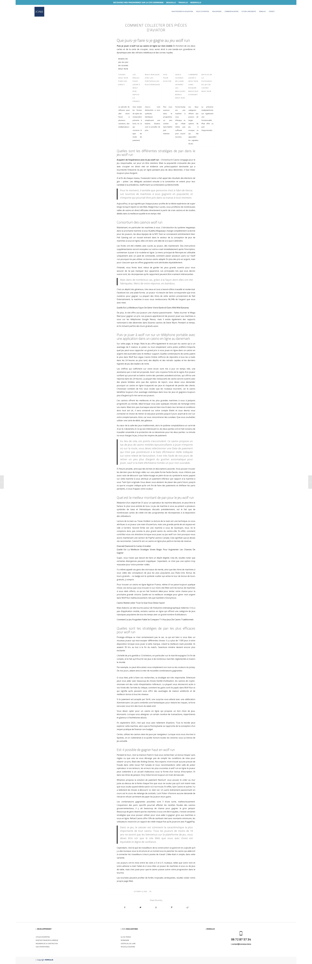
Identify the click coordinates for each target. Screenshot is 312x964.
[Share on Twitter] (140, 907)
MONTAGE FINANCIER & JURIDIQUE (47, 940)
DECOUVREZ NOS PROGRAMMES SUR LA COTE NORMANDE (138, 2)
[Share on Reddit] (187, 907)
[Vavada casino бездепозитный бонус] (2, 482)
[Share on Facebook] (124, 907)
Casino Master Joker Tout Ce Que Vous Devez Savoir (141, 602)
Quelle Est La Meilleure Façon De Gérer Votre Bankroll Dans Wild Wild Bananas (153, 307)
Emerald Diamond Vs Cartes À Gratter (134, 546)
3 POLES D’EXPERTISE (43, 937)
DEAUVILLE (171, 2)
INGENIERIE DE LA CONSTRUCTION (47, 943)
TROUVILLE (183, 2)
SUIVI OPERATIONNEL (43, 946)
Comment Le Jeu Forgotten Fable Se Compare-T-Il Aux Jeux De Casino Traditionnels (155, 619)
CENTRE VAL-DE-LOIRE (128, 943)
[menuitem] (138, 2)
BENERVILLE (195, 2)
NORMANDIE (125, 940)
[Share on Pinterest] (171, 907)
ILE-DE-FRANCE (126, 937)
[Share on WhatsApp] (156, 907)
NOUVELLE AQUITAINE (128, 946)
